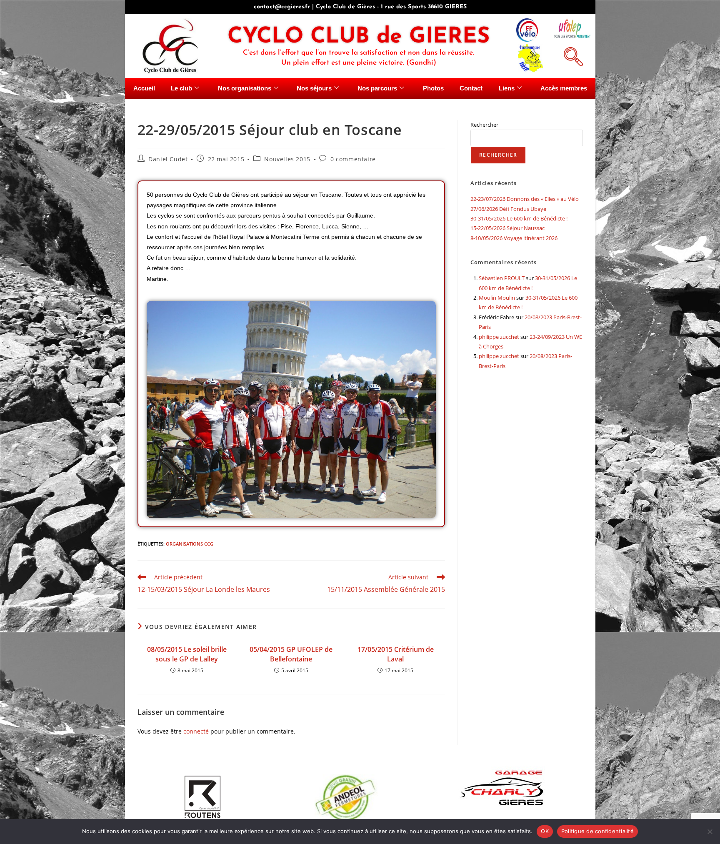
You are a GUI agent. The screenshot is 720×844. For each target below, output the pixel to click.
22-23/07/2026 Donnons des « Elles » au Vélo (524, 199)
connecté (196, 731)
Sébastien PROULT (502, 278)
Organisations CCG (189, 544)
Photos (433, 88)
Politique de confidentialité (597, 831)
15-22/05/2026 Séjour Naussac (507, 228)
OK (545, 831)
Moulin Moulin (497, 297)
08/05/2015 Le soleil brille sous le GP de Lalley (187, 654)
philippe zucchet (499, 337)
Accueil (144, 88)
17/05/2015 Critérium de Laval (396, 654)
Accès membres (563, 88)
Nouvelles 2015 (287, 159)
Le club (181, 88)
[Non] (709, 831)
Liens (507, 88)
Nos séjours (314, 88)
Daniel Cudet (168, 159)
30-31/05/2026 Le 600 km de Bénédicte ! (519, 218)
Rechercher (484, 124)
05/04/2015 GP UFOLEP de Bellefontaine (291, 654)
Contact (471, 88)
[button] (572, 55)
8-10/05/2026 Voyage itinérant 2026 (514, 238)
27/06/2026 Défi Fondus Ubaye (508, 209)
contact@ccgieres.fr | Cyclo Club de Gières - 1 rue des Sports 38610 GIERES (360, 7)
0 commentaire (353, 159)
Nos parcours (377, 88)
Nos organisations (244, 88)
